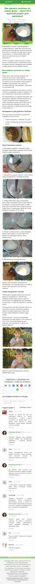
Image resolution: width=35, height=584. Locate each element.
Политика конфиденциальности (14, 578)
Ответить (11, 427)
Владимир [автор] (14, 432)
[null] (5, 385)
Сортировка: (25, 407)
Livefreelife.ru (10, 562)
